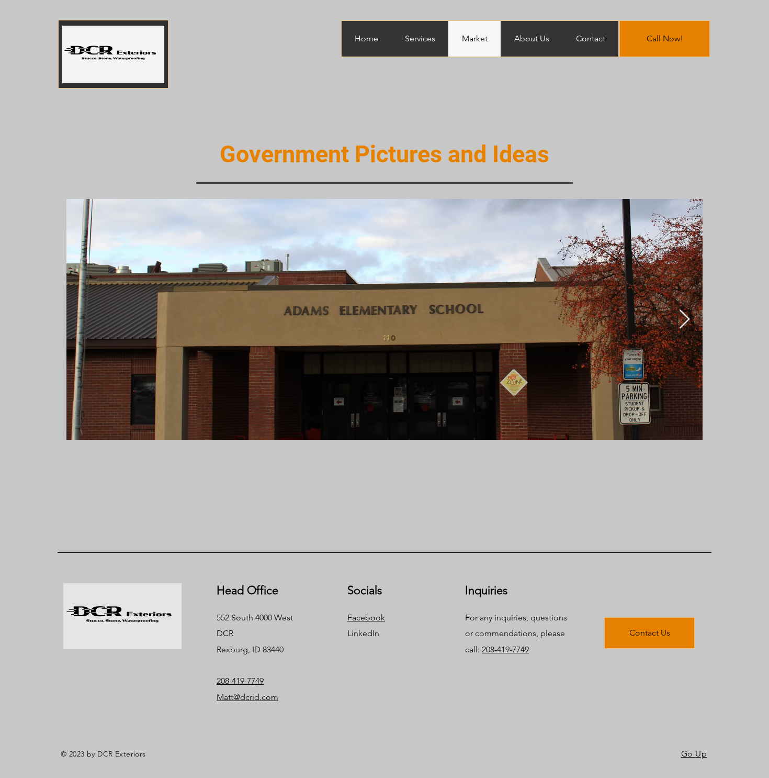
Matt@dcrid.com (247, 697)
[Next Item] (684, 319)
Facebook (366, 618)
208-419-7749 (240, 681)
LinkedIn (363, 633)
